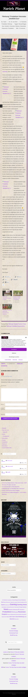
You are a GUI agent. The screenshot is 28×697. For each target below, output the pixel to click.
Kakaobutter (23, 26)
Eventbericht (22, 602)
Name (2, 404)
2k (2, 600)
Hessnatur (12, 26)
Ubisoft (17, 616)
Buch (2, 602)
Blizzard (19, 600)
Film (26, 602)
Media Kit (5, 432)
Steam (7, 616)
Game (3, 604)
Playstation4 (22, 609)
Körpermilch (5, 28)
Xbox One (17, 619)
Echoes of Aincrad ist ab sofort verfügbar (11, 490)
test (11, 616)
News (6, 609)
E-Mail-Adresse (3, 409)
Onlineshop (15, 609)
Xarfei (25, 616)
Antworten (4, 365)
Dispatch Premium (17, 692)
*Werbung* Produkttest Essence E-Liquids (6, 298)
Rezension (22, 612)
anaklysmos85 (10, 466)
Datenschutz (15, 359)
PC (19, 609)
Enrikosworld (9, 460)
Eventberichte (6, 436)
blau (3, 26)
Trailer (13, 616)
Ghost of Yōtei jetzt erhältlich (17, 652)
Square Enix (4, 616)
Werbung (10, 24)
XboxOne (12, 619)
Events (3, 434)
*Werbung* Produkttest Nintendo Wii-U (15, 326)
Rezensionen (5, 438)
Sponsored (13, 614)
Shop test (9, 614)
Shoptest (4, 614)
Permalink (20, 363)
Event (19, 602)
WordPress (14, 694)
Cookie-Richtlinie (8, 359)
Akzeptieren (14, 349)
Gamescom (7, 604)
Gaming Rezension (10, 607)
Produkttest (4, 24)
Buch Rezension (7, 602)
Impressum (20, 359)
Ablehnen (14, 353)
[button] (26, 337)
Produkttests (4, 442)
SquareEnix (24, 614)
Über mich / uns (5, 430)
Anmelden (13, 628)
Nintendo (11, 609)
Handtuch (7, 26)
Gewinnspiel (16, 607)
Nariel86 (8, 472)
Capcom (12, 602)
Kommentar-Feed (13, 633)
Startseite (4, 428)
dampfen (15, 602)
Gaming (3, 440)
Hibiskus (17, 26)
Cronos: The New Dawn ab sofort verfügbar (15, 667)
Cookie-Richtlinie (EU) (6, 447)
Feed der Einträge (13, 630)
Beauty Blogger (22, 24)
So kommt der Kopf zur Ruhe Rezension (10, 486)
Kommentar (3, 386)
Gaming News (22, 604)
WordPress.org (13, 635)
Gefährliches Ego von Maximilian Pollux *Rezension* (13, 488)
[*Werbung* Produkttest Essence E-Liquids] (7, 293)
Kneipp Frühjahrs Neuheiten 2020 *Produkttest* (17, 298)
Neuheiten (23, 21)
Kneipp (20, 607)
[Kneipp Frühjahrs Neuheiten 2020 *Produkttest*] (18, 293)
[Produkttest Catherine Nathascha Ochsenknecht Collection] (7, 306)
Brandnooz (24, 600)
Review (16, 612)
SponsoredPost (19, 614)
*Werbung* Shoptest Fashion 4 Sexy (17, 324)
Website (3, 414)
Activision (5, 600)
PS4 (12, 612)
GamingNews (4, 607)
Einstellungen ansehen (14, 356)
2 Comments (22, 28)
